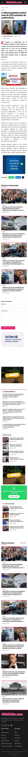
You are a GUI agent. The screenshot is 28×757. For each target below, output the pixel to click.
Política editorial (5, 740)
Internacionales (18, 746)
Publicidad (3, 738)
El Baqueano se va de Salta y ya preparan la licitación (17, 514)
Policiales (17, 735)
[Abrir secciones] (25, 2)
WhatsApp (11, 177)
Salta (6, 7)
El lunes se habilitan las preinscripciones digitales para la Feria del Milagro (17, 521)
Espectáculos (18, 743)
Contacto (3, 735)
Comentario (4, 311)
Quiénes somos (5, 732)
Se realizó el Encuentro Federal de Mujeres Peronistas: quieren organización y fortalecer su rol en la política (13, 209)
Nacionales (17, 738)
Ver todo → (24, 542)
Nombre (3, 304)
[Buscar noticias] (2, 2)
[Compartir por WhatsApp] (8, 754)
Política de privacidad (6, 743)
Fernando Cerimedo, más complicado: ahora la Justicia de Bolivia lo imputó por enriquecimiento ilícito (14, 426)
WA (11, 725)
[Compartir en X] (16, 754)
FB (5, 725)
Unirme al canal (14, 496)
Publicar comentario (8, 327)
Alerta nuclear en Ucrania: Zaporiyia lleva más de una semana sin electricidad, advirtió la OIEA (13, 700)
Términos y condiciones (7, 746)
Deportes (17, 740)
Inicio (2, 7)
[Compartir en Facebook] (12, 754)
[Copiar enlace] (20, 754)
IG (2, 725)
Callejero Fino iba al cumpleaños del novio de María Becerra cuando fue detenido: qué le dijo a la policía (13, 289)
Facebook (18, 177)
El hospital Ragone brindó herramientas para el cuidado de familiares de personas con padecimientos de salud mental (17, 508)
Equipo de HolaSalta (8, 36)
